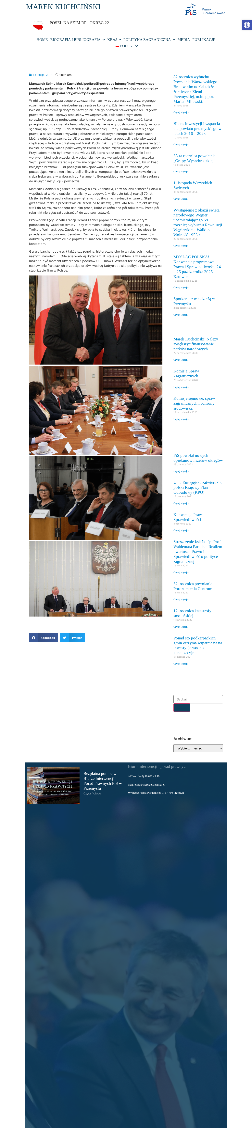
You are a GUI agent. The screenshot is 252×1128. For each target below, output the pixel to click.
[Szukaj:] (198, 699)
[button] (43, 637)
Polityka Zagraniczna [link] (147, 40)
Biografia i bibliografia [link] (75, 40)
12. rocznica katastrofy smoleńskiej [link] (192, 613)
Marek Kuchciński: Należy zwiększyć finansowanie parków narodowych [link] (195, 344)
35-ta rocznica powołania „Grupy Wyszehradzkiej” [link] (194, 158)
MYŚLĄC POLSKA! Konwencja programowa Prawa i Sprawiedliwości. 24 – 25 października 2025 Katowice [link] (197, 267)
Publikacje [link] (203, 40)
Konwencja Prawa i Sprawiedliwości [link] (189, 517)
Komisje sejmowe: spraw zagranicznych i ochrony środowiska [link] (194, 403)
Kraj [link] (112, 40)
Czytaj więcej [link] (92, 793)
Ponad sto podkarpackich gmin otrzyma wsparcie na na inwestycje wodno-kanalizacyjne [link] (197, 645)
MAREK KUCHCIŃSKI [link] (63, 7)
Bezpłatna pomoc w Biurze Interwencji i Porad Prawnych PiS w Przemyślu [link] (102, 781)
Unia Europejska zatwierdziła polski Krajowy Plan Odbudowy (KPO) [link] (197, 487)
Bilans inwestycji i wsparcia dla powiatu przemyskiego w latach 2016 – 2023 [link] (197, 128)
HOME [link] (42, 40)
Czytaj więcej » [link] (181, 112)
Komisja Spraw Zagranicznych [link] (186, 373)
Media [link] (184, 40)
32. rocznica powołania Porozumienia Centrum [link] (192, 586)
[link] (247, 25)
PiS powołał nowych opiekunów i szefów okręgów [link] (198, 457)
